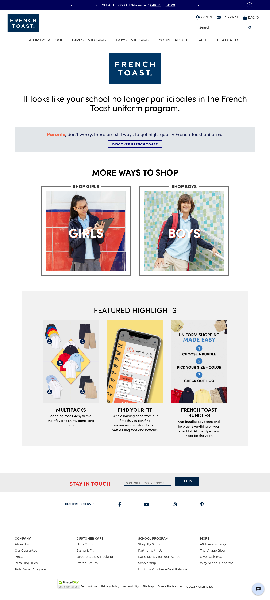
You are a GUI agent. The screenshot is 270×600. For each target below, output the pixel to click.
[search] (250, 28)
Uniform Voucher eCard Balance (162, 569)
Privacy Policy (110, 586)
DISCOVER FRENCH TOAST (135, 144)
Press (19, 556)
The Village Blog (212, 550)
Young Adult (173, 40)
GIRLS (155, 4)
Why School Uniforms (216, 563)
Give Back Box (211, 556)
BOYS (170, 4)
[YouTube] (147, 504)
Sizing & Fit (85, 550)
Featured (227, 40)
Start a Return (87, 563)
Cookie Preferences (170, 586)
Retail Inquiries (26, 563)
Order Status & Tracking (95, 556)
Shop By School (45, 40)
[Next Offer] (198, 4)
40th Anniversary (213, 544)
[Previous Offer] (71, 4)
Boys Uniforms (132, 40)
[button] (204, 17)
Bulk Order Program (30, 569)
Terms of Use (89, 586)
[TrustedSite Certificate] (68, 584)
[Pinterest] (202, 504)
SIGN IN (206, 17)
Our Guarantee (26, 550)
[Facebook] (120, 504)
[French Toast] (23, 22)
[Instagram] (175, 504)
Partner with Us (150, 550)
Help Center (86, 544)
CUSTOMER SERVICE (80, 504)
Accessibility (131, 586)
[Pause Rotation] (249, 4)
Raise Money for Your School (159, 556)
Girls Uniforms (89, 40)
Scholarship (147, 563)
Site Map (148, 586)
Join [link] (187, 481)
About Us (22, 544)
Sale (202, 40)
